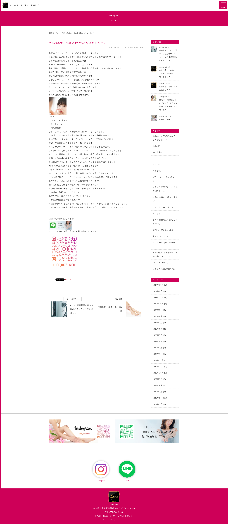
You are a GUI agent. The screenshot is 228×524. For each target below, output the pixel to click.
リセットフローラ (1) (163, 207)
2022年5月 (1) (159, 404)
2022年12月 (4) (160, 360)
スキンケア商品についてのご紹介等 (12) (165, 189)
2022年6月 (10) (160, 398)
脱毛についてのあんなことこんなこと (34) (165, 138)
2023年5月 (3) (159, 335)
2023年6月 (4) (159, 329)
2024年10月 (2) (160, 285)
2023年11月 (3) (160, 297)
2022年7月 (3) (159, 392)
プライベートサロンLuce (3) (164, 179)
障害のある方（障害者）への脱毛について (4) (165, 254)
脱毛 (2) (156, 146)
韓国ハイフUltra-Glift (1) (164, 230)
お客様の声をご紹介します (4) (165, 199)
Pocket (68, 279)
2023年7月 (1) (159, 323)
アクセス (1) (158, 171)
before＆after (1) (160, 263)
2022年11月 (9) (160, 367)
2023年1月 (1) (159, 354)
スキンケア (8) (159, 165)
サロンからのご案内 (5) (164, 269)
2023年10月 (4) (160, 304)
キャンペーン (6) (161, 236)
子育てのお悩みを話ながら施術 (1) (165, 222)
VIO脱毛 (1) (158, 152)
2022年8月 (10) (160, 385)
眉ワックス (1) (159, 214)
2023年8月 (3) (159, 316)
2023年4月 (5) (159, 341)
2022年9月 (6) (159, 379)
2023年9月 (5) (159, 310)
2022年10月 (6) (160, 373)
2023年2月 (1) (159, 348)
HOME (51, 33)
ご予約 (225, 25)
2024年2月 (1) (159, 291)
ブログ (57, 33)
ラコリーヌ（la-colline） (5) (164, 244)
